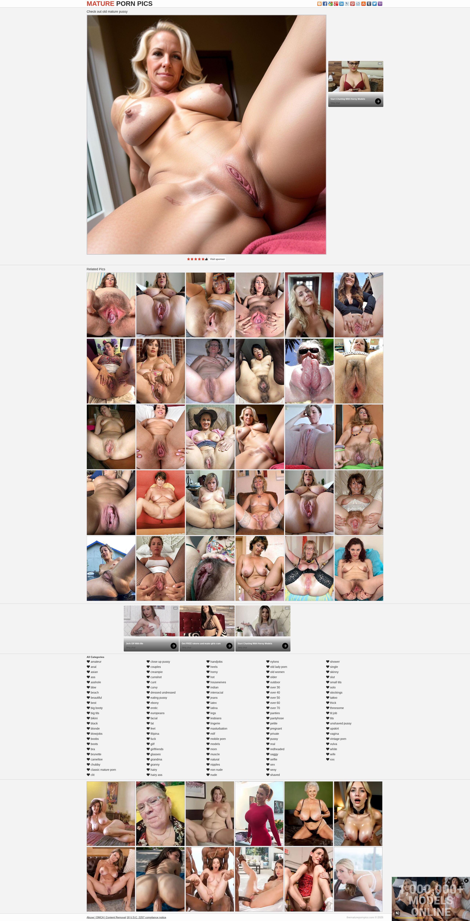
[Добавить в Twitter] (374, 3)
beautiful (96, 697)
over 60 (275, 702)
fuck (153, 738)
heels (214, 666)
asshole (95, 682)
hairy (153, 769)
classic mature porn (103, 769)
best (93, 702)
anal (93, 666)
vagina (334, 733)
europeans (157, 713)
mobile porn (218, 738)
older (273, 677)
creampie (156, 672)
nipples (215, 764)
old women (277, 672)
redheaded (277, 749)
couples (155, 666)
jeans (214, 697)
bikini (94, 718)
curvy (154, 687)
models (215, 744)
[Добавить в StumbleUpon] (363, 3)
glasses (155, 754)
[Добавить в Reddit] (358, 3)
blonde (95, 728)
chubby (95, 764)
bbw (93, 687)
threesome (336, 708)
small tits (335, 682)
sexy (273, 769)
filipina (154, 733)
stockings (335, 692)
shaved (275, 774)
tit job (333, 713)
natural (214, 759)
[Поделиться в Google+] (336, 3)
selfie (273, 759)
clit (92, 774)
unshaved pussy (340, 723)
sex (272, 764)
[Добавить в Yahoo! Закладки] (380, 3)
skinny (334, 672)
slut (332, 677)
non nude (216, 769)
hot (212, 677)
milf (212, 733)
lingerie (215, 723)
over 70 (275, 708)
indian (214, 687)
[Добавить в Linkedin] (341, 3)
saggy (274, 754)
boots (94, 744)
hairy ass (156, 774)
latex (213, 702)
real (272, 744)
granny (155, 764)
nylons (274, 661)
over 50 (275, 697)
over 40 (275, 692)
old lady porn (278, 666)
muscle (215, 754)
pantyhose (277, 718)
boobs (94, 738)
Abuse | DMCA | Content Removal (106, 917)
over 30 (275, 687)
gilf (152, 744)
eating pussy (158, 697)
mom (213, 749)
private (274, 733)
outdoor (275, 682)
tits (331, 718)
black (94, 723)
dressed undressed (163, 692)
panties (275, 713)
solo (332, 687)
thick (332, 702)
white (333, 749)
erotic (154, 708)
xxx (332, 759)
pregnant (276, 728)
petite (273, 723)
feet (152, 728)
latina (214, 708)
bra (92, 749)
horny (214, 672)
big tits (94, 713)
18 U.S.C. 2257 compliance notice (146, 917)
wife (332, 754)
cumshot (156, 677)
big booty (96, 708)
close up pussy (160, 661)
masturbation (218, 728)
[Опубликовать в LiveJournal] (347, 3)
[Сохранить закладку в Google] (330, 3)
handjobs (216, 661)
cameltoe (96, 759)
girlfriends (156, 749)
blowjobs (96, 733)
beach (94, 692)
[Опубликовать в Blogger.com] (319, 3)
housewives (218, 682)
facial (154, 718)
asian (94, 672)
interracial (216, 692)
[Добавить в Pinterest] (352, 3)
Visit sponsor (217, 259)
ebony (154, 702)
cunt (153, 682)
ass (92, 677)
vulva (333, 744)
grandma (156, 759)
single (333, 666)
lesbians (215, 718)
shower (334, 661)
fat (152, 723)
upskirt (334, 728)
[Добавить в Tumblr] (369, 3)
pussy (274, 738)
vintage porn (337, 738)
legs (213, 713)
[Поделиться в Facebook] (325, 3)
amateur (95, 661)
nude (213, 774)
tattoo (333, 697)
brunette (95, 754)
